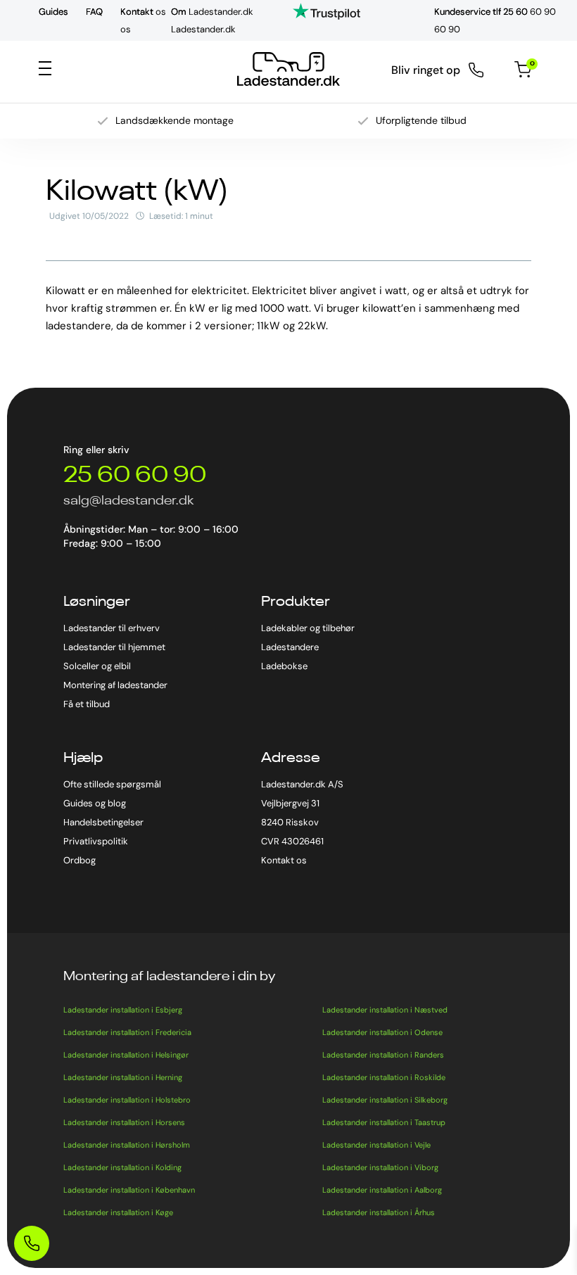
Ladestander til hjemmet (114, 647)
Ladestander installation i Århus (378, 1212)
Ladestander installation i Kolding (122, 1167)
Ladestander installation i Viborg (380, 1167)
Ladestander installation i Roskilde (383, 1077)
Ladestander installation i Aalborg (382, 1190)
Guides (53, 12)
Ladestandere (290, 647)
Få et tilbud (86, 704)
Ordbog (79, 860)
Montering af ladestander (115, 685)
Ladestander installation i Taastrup (383, 1122)
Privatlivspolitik (95, 841)
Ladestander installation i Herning (122, 1077)
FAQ (94, 12)
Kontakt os (284, 860)
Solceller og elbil (97, 666)
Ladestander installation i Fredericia (127, 1032)
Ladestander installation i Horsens (124, 1122)
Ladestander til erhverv (111, 628)
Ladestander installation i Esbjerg (122, 1010)
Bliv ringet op (425, 70)
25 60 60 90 (134, 475)
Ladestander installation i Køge (118, 1212)
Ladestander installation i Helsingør (126, 1055)
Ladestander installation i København (129, 1190)
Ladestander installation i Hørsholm (126, 1145)
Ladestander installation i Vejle (376, 1145)
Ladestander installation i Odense (382, 1032)
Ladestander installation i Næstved (385, 1010)
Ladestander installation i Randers (383, 1055)
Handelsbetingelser (103, 822)
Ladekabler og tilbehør (308, 628)
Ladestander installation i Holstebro (127, 1100)
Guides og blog (94, 803)
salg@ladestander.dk (128, 501)
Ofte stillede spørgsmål (112, 784)
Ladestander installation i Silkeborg (385, 1100)
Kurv (530, 64)
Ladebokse (284, 666)
